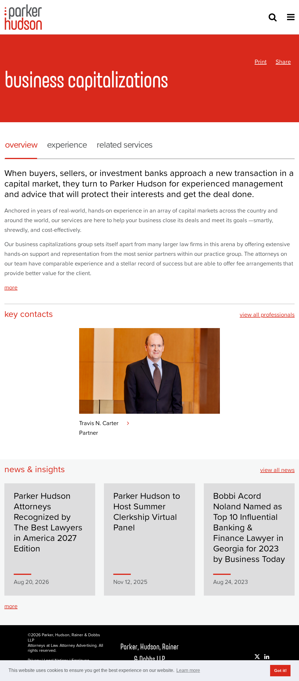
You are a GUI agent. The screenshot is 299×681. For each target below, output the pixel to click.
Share (283, 61)
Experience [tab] (67, 144)
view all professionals (267, 314)
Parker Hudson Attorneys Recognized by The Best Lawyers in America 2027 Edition (48, 522)
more (11, 287)
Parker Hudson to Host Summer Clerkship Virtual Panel (146, 511)
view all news (277, 470)
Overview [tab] (21, 144)
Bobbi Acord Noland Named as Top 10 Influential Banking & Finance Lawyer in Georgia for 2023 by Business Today (249, 527)
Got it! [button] (280, 670)
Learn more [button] (188, 670)
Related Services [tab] (124, 144)
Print (261, 61)
